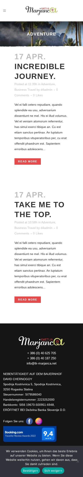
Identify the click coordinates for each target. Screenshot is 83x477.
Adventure (48, 84)
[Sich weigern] (78, 461)
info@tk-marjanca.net (41, 363)
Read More (27, 161)
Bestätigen (30, 470)
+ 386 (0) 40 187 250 (41, 358)
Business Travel (25, 89)
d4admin (46, 89)
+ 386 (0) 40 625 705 (41, 353)
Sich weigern (53, 470)
